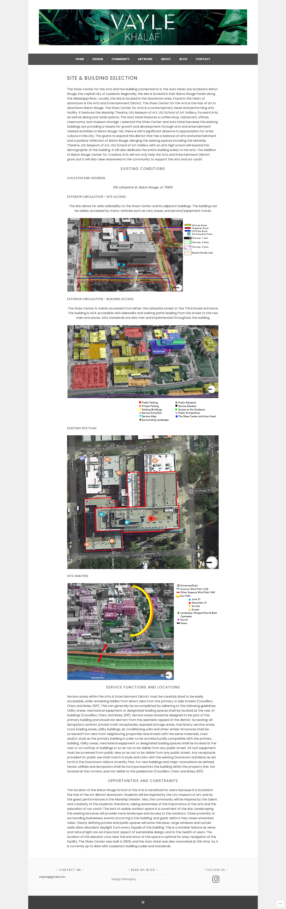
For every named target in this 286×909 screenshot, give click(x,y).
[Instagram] (215, 879)
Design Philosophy (124, 879)
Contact (203, 59)
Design (97, 59)
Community (120, 59)
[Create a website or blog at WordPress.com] (143, 902)
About (166, 59)
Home (80, 59)
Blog (183, 59)
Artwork (145, 59)
